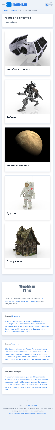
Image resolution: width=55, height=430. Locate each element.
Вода (28, 359)
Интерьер (19, 326)
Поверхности (26, 357)
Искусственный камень (28, 351)
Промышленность (38, 324)
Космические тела (18, 165)
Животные (18, 321)
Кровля (7, 354)
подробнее (11, 22)
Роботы (11, 117)
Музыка (26, 326)
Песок (7, 359)
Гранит (27, 354)
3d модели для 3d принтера (32, 377)
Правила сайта (40, 413)
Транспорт (9, 324)
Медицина (45, 326)
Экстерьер (9, 331)
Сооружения (14, 261)
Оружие (40, 321)
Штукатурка (20, 349)
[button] (51, 4)
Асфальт (35, 357)
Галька (12, 359)
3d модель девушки (30, 382)
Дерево (33, 354)
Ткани (44, 354)
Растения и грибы (30, 321)
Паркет (28, 349)
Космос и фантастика (21, 324)
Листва (18, 359)
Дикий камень (44, 351)
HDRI (47, 359)
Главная (5, 10)
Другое (11, 213)
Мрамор (20, 354)
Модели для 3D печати (22, 331)
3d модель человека (13, 377)
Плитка (16, 351)
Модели (14, 10)
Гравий (42, 357)
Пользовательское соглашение (21, 413)
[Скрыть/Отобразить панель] (3, 4)
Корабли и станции (18, 69)
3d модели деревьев (39, 379)
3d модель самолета (33, 387)
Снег (32, 359)
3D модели (15, 316)
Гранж (18, 357)
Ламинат (43, 349)
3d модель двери (19, 384)
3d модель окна (32, 384)
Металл (12, 357)
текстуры (15, 301)
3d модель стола (17, 387)
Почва (47, 357)
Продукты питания (24, 329)
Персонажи (9, 321)
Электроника (35, 326)
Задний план (40, 359)
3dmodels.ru (32, 406)
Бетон (39, 354)
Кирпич (12, 349)
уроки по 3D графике (28, 301)
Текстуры (15, 344)
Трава (23, 359)
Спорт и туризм (11, 329)
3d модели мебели (22, 379)
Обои (7, 349)
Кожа (7, 357)
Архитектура (10, 326)
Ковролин (9, 351)
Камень (14, 354)
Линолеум (36, 349)
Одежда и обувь (39, 329)
